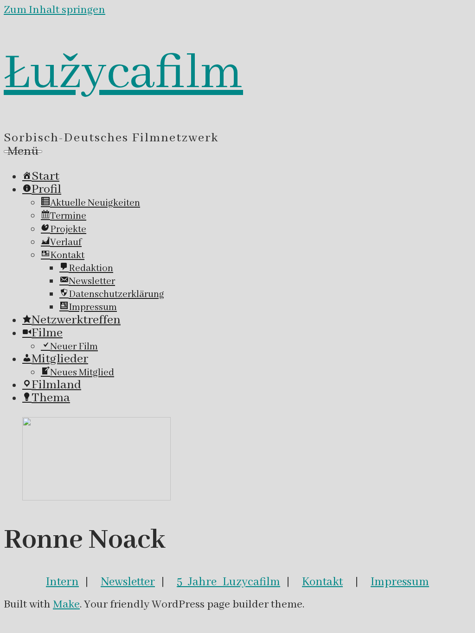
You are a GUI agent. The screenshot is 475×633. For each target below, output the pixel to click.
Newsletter (128, 582)
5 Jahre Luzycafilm (228, 582)
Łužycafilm (123, 73)
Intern (62, 582)
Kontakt (322, 582)
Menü (23, 151)
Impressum (400, 582)
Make (66, 604)
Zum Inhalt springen (54, 10)
